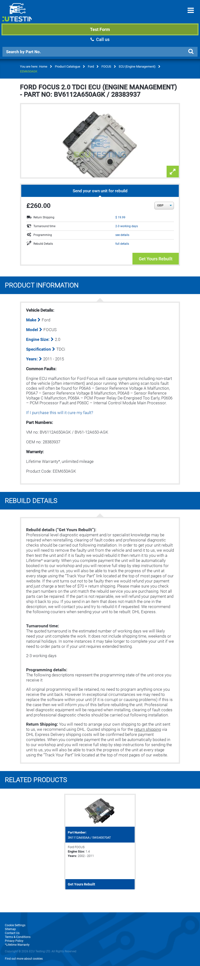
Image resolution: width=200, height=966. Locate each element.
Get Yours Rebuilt (155, 258)
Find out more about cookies (24, 958)
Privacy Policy (14, 941)
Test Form (100, 29)
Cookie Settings (15, 925)
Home (43, 66)
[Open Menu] (191, 10)
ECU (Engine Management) (137, 66)
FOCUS (106, 66)
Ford (91, 66)
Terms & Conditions (17, 937)
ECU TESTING (17, 16)
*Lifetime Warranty (17, 944)
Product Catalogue (67, 66)
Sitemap (10, 929)
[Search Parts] (191, 51)
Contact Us (12, 933)
